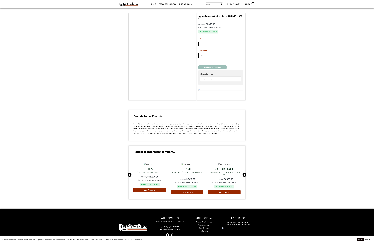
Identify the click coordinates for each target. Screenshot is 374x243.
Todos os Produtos (167, 4)
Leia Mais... (368, 240)
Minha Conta (204, 231)
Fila (150, 169)
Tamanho (203, 50)
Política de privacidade (204, 222)
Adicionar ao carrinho (212, 67)
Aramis (187, 169)
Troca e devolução (204, 225)
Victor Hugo (224, 169)
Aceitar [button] (360, 239)
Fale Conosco (185, 4)
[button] (129, 175)
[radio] (201, 44)
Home (153, 4)
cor (201, 39)
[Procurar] (221, 4)
